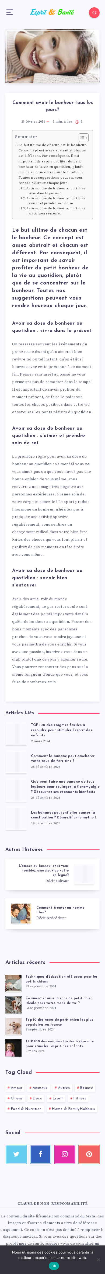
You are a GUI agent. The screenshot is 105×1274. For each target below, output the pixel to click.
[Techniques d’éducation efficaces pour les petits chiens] (13, 983)
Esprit (57, 1098)
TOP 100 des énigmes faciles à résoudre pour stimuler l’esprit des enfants (61, 730)
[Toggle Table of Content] (81, 137)
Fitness (79, 1098)
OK (54, 1266)
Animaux (40, 1088)
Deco (37, 1098)
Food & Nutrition (26, 1109)
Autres (64, 1088)
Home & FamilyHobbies (73, 1109)
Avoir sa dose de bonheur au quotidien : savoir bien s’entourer (56, 211)
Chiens (17, 1098)
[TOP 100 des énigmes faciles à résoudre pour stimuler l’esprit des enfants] (13, 1048)
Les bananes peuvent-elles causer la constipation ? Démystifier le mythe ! (63, 815)
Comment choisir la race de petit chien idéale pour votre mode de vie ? (59, 1001)
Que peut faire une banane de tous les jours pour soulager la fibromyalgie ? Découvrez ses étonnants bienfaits (65, 787)
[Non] (98, 1259)
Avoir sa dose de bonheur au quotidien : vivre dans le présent (56, 191)
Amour (17, 1088)
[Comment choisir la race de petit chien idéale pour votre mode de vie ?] (13, 1004)
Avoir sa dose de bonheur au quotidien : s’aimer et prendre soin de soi (56, 201)
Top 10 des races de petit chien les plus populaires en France (59, 1022)
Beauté (86, 1088)
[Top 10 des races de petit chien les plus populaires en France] (13, 1026)
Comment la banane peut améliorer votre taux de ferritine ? (63, 758)
